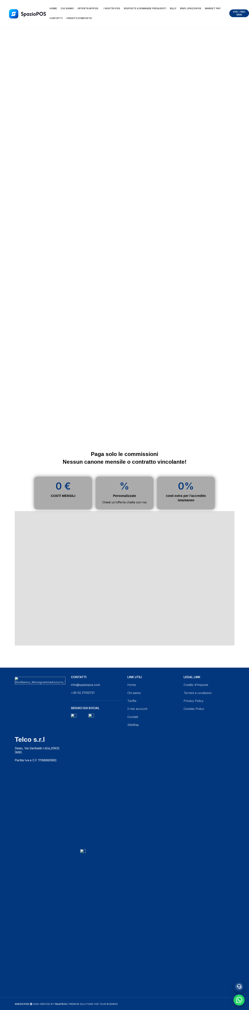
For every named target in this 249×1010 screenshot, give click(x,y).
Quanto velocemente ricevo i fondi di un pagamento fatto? (79, 544)
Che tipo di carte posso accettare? (69, 556)
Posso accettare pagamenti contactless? (73, 532)
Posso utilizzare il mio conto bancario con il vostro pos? (78, 568)
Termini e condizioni (197, 693)
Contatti (132, 717)
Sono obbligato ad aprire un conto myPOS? (74, 601)
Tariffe (131, 701)
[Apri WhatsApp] (239, 1000)
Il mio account (137, 709)
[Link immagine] (40, 702)
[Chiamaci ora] (239, 986)
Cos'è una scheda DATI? (61, 591)
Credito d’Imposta (196, 685)
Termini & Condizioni (166, 630)
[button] (79, 532)
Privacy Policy (201, 630)
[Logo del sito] (27, 13)
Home (131, 685)
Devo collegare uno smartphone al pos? (72, 580)
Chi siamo (134, 693)
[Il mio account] (230, 13)
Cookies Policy (194, 709)
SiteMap (133, 725)
